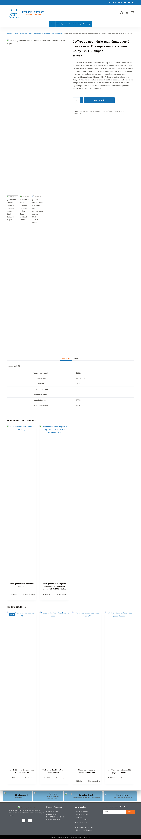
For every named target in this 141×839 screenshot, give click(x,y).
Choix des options (94, 781)
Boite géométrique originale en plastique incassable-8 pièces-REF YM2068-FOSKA (54, 586)
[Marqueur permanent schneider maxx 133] (86, 689)
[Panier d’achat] (132, 12)
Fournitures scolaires (93, 111)
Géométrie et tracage (113, 111)
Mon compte (87, 24)
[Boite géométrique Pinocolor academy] (21, 502)
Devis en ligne (122, 795)
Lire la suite (29, 778)
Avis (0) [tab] (76, 358)
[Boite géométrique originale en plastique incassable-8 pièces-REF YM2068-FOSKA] (54, 502)
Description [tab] (66, 358)
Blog (79, 24)
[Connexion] (127, 13)
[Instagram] (133, 2)
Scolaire (71, 24)
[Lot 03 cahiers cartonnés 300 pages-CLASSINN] (119, 689)
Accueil (52, 24)
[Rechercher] (121, 12)
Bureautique (60, 24)
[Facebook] (129, 2)
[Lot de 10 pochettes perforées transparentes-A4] (21, 689)
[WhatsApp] (125, 2)
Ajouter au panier (99, 100)
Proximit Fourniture (33, 11)
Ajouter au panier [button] (29, 594)
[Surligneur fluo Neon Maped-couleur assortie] (54, 689)
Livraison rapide (21, 795)
